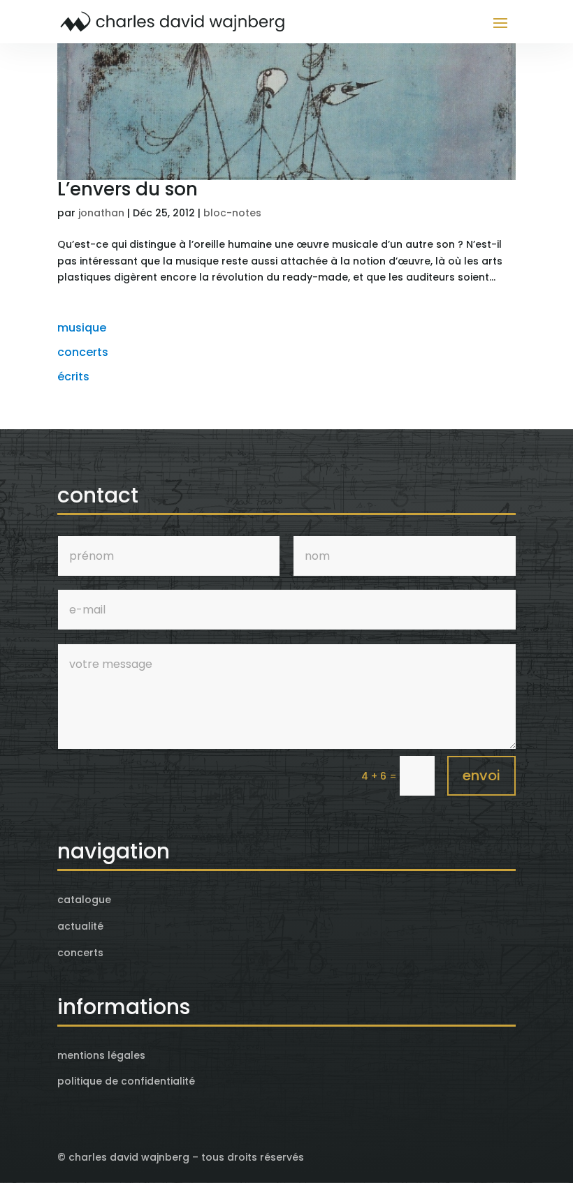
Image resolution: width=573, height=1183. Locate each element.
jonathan (101, 213)
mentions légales (101, 1055)
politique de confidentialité (126, 1081)
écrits (73, 377)
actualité (80, 926)
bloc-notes (232, 213)
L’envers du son (127, 189)
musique (81, 328)
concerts (82, 352)
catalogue (84, 900)
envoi (481, 775)
